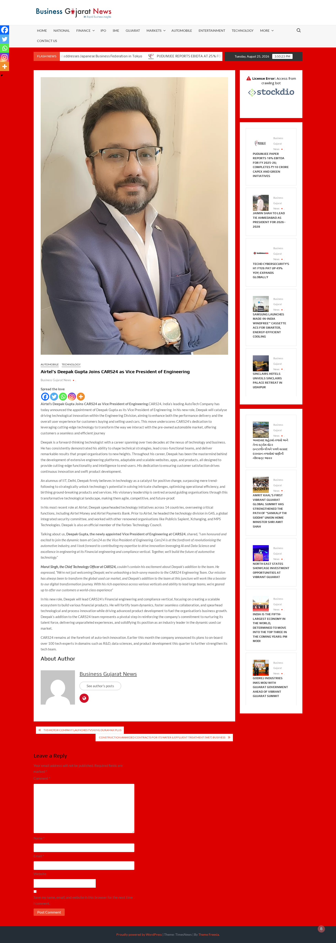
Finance (83, 30)
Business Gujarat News (56, 380)
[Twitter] (54, 397)
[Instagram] (72, 397)
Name (39, 838)
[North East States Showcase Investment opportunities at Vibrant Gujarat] (261, 553)
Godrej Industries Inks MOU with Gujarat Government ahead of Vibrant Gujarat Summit (270, 687)
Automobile (181, 30)
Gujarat (133, 30)
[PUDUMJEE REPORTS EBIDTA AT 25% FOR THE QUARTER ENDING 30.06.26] (120, 56)
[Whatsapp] (63, 397)
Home (42, 30)
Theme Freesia (208, 934)
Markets (154, 30)
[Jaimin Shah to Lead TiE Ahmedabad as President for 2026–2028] (261, 202)
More (264, 30)
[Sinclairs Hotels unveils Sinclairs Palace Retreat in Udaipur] (261, 363)
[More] (81, 397)
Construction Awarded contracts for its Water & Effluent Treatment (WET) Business (161, 737)
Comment (42, 778)
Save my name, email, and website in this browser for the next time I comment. (83, 900)
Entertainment (212, 30)
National (61, 30)
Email (39, 856)
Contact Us (47, 41)
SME (116, 30)
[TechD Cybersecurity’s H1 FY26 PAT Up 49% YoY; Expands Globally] (261, 253)
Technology (242, 30)
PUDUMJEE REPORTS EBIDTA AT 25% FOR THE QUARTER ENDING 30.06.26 (184, 56)
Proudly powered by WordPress (139, 934)
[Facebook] (45, 397)
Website (40, 874)
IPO (103, 30)
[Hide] (2, 75)
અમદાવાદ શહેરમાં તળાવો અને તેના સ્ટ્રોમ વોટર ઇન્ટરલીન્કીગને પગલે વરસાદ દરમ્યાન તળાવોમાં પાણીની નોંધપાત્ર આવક (270, 449)
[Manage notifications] (321, 928)
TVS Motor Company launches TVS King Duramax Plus (82, 730)
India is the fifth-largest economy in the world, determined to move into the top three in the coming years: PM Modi (270, 628)
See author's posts (100, 686)
